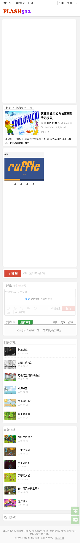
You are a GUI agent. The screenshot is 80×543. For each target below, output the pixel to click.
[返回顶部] (75, 510)
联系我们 (59, 538)
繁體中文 (20, 3)
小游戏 (19, 107)
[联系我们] (75, 519)
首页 (8, 107)
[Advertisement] (40, 60)
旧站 (30, 3)
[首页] (17, 12)
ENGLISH (7, 3)
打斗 (29, 107)
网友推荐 (52, 123)
